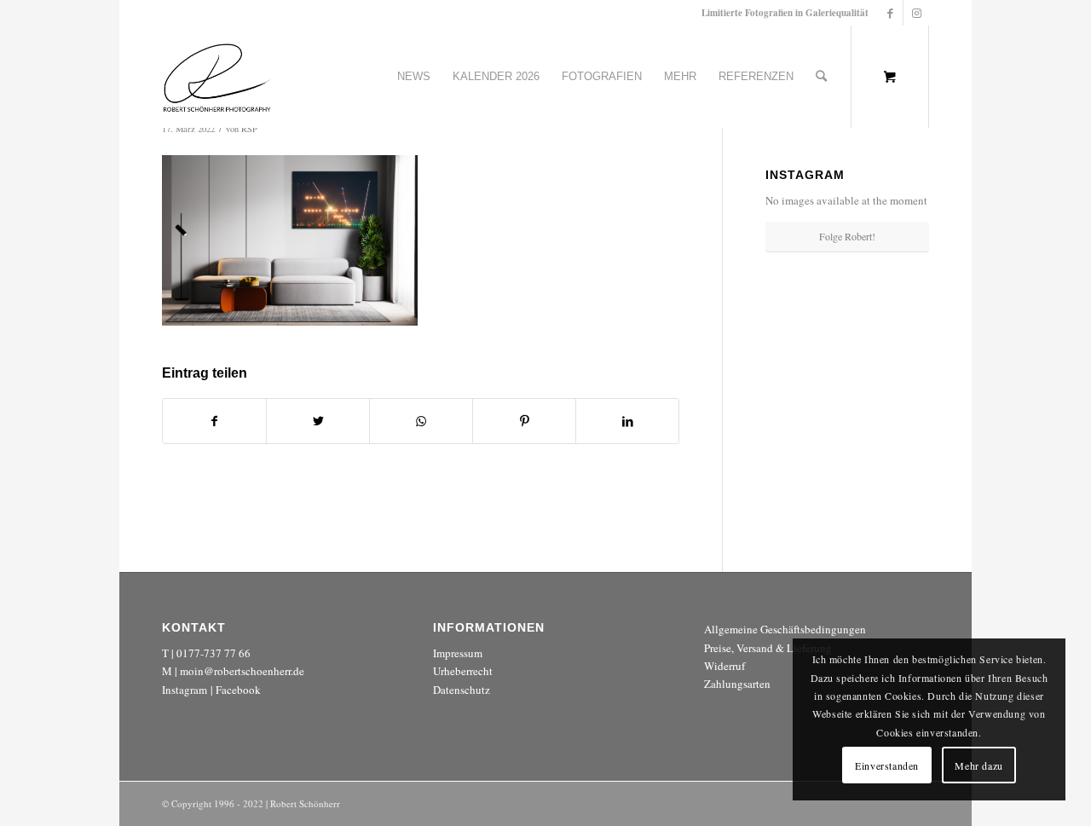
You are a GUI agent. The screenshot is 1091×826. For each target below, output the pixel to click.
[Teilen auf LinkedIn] (627, 421)
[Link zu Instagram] (916, 13)
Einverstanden (887, 765)
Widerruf (724, 665)
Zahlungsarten (737, 683)
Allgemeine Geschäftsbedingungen (785, 629)
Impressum (457, 653)
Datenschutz (461, 689)
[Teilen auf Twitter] (318, 421)
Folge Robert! (847, 236)
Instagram (184, 689)
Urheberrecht (463, 671)
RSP (249, 129)
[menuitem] (414, 77)
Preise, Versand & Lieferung (768, 648)
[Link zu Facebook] (890, 13)
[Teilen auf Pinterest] (524, 421)
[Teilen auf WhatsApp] (421, 421)
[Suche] (821, 77)
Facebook (238, 689)
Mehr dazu (978, 765)
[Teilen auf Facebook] (214, 421)
